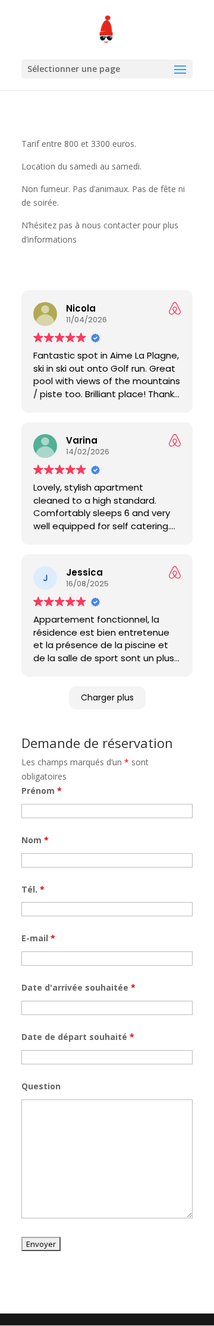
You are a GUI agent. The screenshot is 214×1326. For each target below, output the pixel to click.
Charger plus (107, 697)
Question (41, 1086)
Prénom (41, 790)
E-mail (38, 938)
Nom (35, 840)
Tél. (33, 889)
